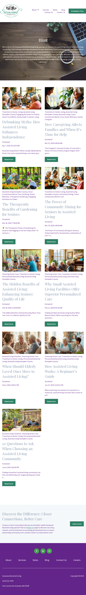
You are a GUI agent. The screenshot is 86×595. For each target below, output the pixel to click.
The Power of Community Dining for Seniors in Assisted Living (63, 209)
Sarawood (6, 142)
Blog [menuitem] (47, 560)
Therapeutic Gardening (19, 197)
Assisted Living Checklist (11, 356)
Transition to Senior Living (12, 112)
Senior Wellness (71, 117)
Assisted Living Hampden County (14, 192)
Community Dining (66, 194)
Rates (55, 10)
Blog (63, 10)
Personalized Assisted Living (13, 276)
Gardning (25, 194)
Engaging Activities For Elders (27, 114)
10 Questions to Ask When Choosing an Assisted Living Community (18, 451)
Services (46, 10)
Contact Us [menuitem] (61, 560)
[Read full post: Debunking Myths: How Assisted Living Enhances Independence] (21, 98)
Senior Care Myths (9, 117)
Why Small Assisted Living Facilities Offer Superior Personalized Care (63, 291)
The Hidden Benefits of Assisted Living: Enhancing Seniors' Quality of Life (20, 291)
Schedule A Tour (77, 11)
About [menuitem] (8, 560)
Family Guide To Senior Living (28, 117)
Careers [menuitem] (76, 560)
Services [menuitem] (22, 560)
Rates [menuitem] (35, 560)
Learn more (76, 524)
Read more (9, 159)
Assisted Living (64, 114)
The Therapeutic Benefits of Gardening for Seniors (19, 209)
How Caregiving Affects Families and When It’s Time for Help (63, 129)
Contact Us (48, 12)
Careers (60, 12)
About (34, 10)
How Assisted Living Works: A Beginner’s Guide (61, 371)
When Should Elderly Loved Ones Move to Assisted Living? (19, 371)
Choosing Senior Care (10, 274)
